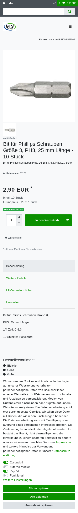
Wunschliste (14, 237)
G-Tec (11, 374)
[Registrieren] (11, 3)
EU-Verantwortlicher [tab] (19, 290)
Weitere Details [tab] (16, 278)
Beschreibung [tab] (15, 265)
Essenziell (16, 462)
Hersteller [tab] (12, 302)
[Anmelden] (4, 3)
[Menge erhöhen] (19, 217)
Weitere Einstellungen (17, 479)
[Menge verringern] (19, 223)
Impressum (63, 442)
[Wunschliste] (54, 3)
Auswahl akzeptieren (39, 505)
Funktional (17, 475)
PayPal (14, 471)
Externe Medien (20, 466)
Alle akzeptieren (39, 488)
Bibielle (12, 365)
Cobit (10, 370)
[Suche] (69, 11)
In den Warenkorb (47, 220)
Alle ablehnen (39, 496)
